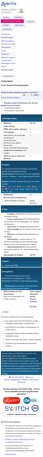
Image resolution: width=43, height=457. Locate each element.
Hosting (6, 17)
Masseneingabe (7, 37)
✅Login (21, 11)
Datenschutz (33, 380)
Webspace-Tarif (11, 288)
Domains (18, 17)
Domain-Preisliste (13, 105)
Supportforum (15, 380)
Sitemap (25, 380)
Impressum (7, 29)
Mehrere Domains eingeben (10, 97)
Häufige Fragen (7, 70)
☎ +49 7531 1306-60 (16, 377)
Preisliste (16, 171)
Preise (3, 51)
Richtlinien (5, 54)
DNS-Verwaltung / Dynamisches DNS (8, 42)
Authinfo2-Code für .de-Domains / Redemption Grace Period (8, 62)
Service (31, 21)
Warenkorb (19, 25)
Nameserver (6, 47)
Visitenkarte (5, 34)
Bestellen (33, 306)
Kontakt (6, 25)
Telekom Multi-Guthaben (12, 21)
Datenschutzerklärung (15, 436)
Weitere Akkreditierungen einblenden (22, 414)
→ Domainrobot (7, 76)
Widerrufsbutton (11, 454)
